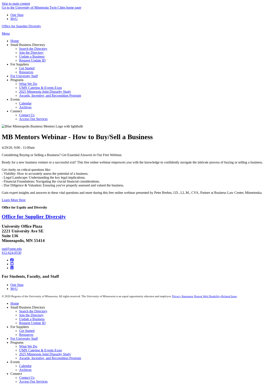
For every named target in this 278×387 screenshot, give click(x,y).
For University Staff (24, 338)
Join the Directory (31, 315)
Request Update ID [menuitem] (32, 60)
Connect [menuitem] (16, 111)
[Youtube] (11, 264)
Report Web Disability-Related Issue (215, 296)
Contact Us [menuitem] (27, 115)
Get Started (27, 331)
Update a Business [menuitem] (32, 56)
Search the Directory (33, 311)
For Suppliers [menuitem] (19, 64)
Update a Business (32, 319)
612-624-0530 (11, 253)
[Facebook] (11, 260)
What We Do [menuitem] (28, 84)
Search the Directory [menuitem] (33, 49)
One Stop (16, 15)
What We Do (28, 346)
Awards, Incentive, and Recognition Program (50, 358)
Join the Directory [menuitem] (31, 52)
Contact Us (27, 377)
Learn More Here (14, 200)
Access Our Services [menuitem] (33, 119)
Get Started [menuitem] (27, 68)
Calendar (25, 366)
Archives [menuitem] (25, 107)
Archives (25, 370)
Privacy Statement (182, 296)
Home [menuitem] (14, 41)
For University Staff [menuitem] (24, 76)
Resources (26, 334)
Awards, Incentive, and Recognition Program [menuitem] (50, 95)
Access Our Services (33, 381)
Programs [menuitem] (16, 80)
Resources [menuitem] (26, 72)
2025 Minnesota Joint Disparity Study (45, 354)
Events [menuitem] (15, 99)
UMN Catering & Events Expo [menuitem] (40, 88)
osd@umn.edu (12, 249)
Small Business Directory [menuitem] (27, 45)
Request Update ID (32, 323)
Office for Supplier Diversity (21, 26)
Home (14, 303)
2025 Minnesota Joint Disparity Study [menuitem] (45, 91)
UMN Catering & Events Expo (40, 350)
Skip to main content (16, 3)
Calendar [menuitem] (25, 103)
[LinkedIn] (11, 268)
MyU (14, 19)
